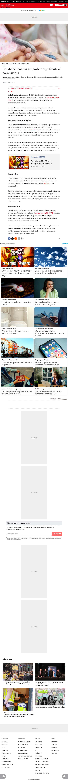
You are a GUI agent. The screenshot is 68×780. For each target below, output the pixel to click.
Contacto (38, 747)
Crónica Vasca (23, 744)
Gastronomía (6, 762)
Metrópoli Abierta (24, 742)
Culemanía (21, 747)
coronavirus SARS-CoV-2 (44, 213)
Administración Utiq (42, 773)
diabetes (46, 183)
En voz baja (5, 767)
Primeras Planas (7, 764)
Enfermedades (20, 88)
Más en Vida (7, 659)
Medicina (13, 88)
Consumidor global (25, 756)
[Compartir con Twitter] (12, 238)
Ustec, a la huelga (11, 1)
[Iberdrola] (42, 10)
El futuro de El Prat (20, 1)
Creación (5, 750)
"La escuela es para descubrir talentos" (48, 1)
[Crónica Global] (27, 5)
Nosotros (38, 742)
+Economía (5, 759)
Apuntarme (57, 534)
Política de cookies (41, 759)
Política (4, 742)
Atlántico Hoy (23, 753)
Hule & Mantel (23, 759)
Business (5, 744)
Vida (4, 66)
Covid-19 (32, 130)
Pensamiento (6, 753)
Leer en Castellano (5, 7)
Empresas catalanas (42, 762)
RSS (36, 750)
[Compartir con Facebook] (9, 238)
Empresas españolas (42, 764)
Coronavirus (28, 88)
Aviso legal (38, 744)
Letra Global (22, 750)
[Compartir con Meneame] (15, 238)
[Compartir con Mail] (19, 238)
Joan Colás (11, 92)
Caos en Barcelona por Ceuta (32, 1)
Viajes (3, 756)
